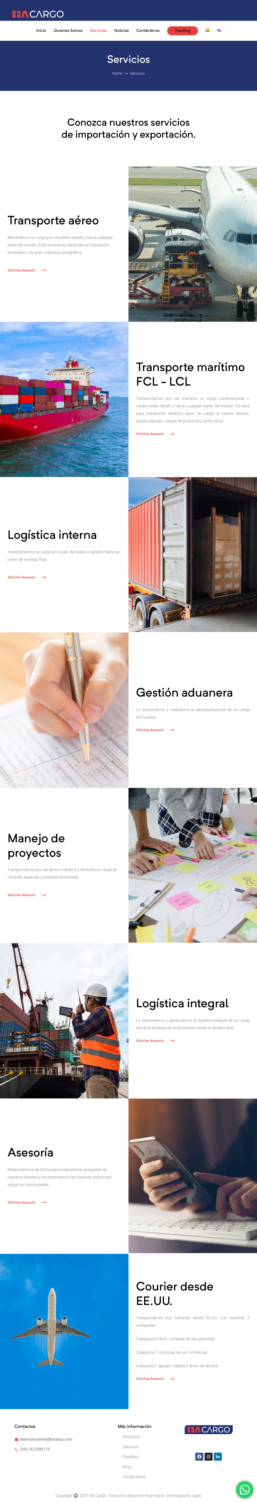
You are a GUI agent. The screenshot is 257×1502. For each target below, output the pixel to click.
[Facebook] (199, 1457)
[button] (27, 270)
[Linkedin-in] (218, 1457)
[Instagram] (209, 1457)
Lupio (197, 1495)
